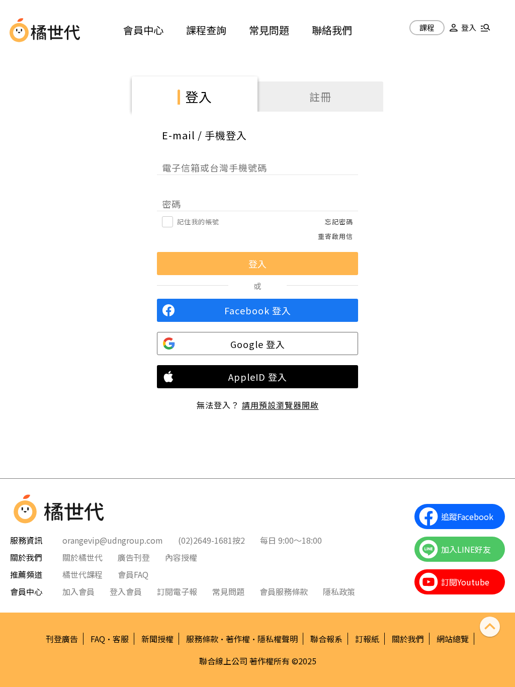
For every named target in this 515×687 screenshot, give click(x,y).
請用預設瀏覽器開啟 (280, 405)
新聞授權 (157, 639)
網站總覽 (453, 639)
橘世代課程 (82, 574)
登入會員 (126, 591)
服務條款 (202, 639)
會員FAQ (133, 574)
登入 (198, 96)
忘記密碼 (339, 221)
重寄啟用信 (335, 236)
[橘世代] (55, 30)
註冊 (320, 96)
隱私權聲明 (278, 639)
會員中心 (143, 30)
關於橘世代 (82, 557)
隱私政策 (339, 591)
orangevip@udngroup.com (112, 540)
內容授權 (181, 557)
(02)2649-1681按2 (211, 540)
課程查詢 (206, 30)
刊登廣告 (62, 639)
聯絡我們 (332, 30)
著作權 (238, 639)
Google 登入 (257, 344)
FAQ (98, 639)
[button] (461, 31)
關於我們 (408, 639)
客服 (121, 639)
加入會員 (78, 591)
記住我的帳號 (198, 221)
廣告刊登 (134, 557)
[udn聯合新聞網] (19, 30)
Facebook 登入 (257, 310)
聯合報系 (326, 639)
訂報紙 (367, 639)
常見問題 (269, 30)
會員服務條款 (284, 591)
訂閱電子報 (177, 591)
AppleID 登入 (257, 376)
